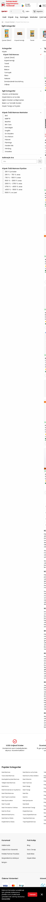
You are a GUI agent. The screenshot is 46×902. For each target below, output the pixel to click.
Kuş (16, 17)
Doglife (7, 131)
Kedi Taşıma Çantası (8, 797)
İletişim (4, 862)
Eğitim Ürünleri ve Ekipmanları (13, 100)
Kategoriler (7, 48)
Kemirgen (24, 17)
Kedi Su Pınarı (6, 811)
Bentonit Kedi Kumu (8, 814)
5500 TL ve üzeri (11, 192)
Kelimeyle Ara (8, 157)
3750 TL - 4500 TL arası (13, 187)
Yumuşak (7, 72)
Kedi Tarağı (26, 790)
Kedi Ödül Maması (8, 793)
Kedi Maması (6, 772)
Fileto (6, 75)
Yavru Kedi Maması (8, 776)
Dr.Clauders (9, 134)
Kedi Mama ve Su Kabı (30, 772)
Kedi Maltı (26, 804)
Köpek (10, 17)
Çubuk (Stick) (9, 57)
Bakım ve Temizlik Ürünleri (11, 103)
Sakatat (7, 78)
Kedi (4, 17)
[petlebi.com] (2, 22)
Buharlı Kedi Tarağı (29, 807)
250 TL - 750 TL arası (12, 175)
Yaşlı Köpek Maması (29, 822)
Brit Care (8, 125)
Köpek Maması (27, 811)
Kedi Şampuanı (28, 800)
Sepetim (39, 11)
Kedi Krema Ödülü (7, 818)
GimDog (8, 148)
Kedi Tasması (27, 783)
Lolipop (7, 84)
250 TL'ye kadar (10, 172)
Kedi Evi (25, 797)
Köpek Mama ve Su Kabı (11, 97)
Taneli (6, 63)
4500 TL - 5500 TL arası (13, 189)
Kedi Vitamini (27, 779)
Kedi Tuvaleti (6, 804)
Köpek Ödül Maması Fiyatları (14, 168)
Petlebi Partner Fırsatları (10, 854)
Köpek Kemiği (9, 60)
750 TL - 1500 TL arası (13, 178)
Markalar (34, 17)
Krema (6, 66)
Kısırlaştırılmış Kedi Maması (10, 779)
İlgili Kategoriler (8, 91)
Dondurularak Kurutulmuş (13, 81)
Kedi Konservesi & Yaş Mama (11, 790)
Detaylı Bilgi (6, 899)
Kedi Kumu (5, 786)
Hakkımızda (6, 845)
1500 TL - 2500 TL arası (13, 181)
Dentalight (9, 128)
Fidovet (7, 140)
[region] (22, 130)
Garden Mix (9, 145)
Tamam (32, 894)
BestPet (8, 122)
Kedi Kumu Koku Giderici (31, 776)
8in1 (6, 116)
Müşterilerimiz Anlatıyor (10, 858)
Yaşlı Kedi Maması (29, 818)
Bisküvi (6, 69)
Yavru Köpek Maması (29, 814)
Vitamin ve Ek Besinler (10, 94)
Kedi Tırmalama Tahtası (10, 807)
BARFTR (7, 119)
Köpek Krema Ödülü (8, 822)
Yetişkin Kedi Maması (8, 783)
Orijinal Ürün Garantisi (10, 849)
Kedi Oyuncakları (7, 800)
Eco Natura (9, 137)
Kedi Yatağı (26, 786)
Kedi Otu (25, 793)
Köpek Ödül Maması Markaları (15, 112)
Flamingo (8, 143)
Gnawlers (8, 151)
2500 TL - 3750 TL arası (13, 184)
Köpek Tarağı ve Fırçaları (11, 106)
